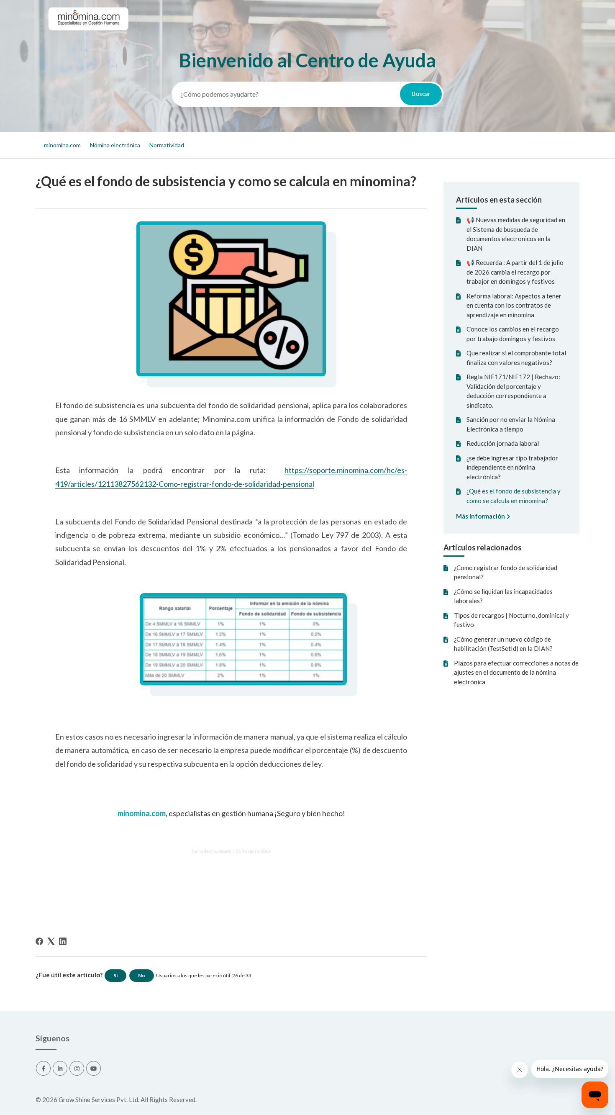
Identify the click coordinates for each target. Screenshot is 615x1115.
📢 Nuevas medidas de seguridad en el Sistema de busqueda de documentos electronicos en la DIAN (515, 234)
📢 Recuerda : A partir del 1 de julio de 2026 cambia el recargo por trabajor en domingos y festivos (515, 272)
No (141, 975)
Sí (115, 975)
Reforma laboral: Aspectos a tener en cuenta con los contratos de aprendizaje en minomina (513, 305)
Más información (481, 516)
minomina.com (62, 145)
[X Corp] (51, 941)
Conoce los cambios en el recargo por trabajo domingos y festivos (512, 333)
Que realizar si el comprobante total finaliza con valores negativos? (516, 357)
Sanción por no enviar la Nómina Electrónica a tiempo (510, 424)
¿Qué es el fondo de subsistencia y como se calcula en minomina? (513, 495)
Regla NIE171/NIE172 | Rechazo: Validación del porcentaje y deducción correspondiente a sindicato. (513, 391)
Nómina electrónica (115, 145)
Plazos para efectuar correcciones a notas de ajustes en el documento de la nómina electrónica (516, 672)
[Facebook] (39, 941)
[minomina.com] (88, 38)
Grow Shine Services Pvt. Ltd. (99, 1099)
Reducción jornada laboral (502, 443)
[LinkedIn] (63, 941)
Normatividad (166, 145)
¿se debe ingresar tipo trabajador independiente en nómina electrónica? (512, 467)
